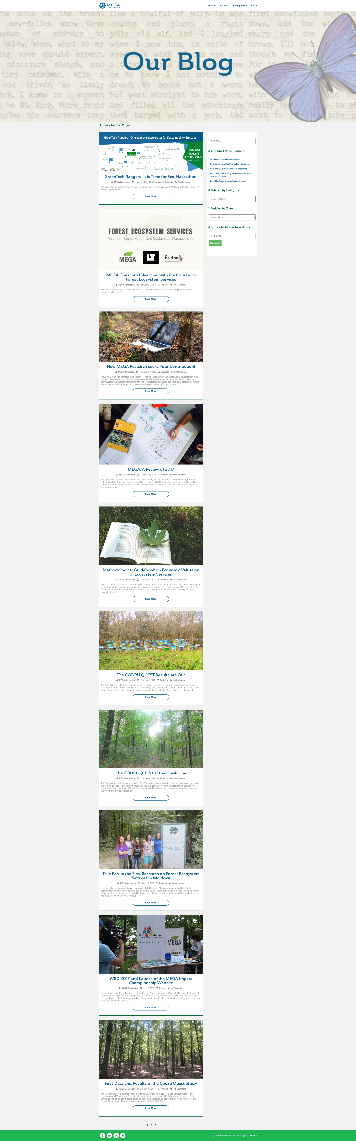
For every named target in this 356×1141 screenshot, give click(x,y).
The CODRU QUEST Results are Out (151, 674)
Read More (150, 196)
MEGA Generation (122, 182)
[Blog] (110, 3)
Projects (169, 182)
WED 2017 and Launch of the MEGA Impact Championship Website (151, 980)
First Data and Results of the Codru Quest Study (151, 1083)
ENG (253, 5)
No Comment (184, 182)
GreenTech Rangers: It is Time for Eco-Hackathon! (151, 176)
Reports (164, 474)
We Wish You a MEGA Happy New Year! (225, 159)
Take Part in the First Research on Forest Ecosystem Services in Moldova (151, 876)
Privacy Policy (240, 5)
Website (212, 5)
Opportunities (158, 182)
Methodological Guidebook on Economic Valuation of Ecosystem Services (151, 572)
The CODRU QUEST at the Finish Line (151, 773)
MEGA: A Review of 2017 (151, 469)
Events (162, 988)
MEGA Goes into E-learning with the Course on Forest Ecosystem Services (151, 277)
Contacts (224, 5)
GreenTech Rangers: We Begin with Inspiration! (228, 169)
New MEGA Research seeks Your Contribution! (151, 366)
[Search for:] (232, 139)
